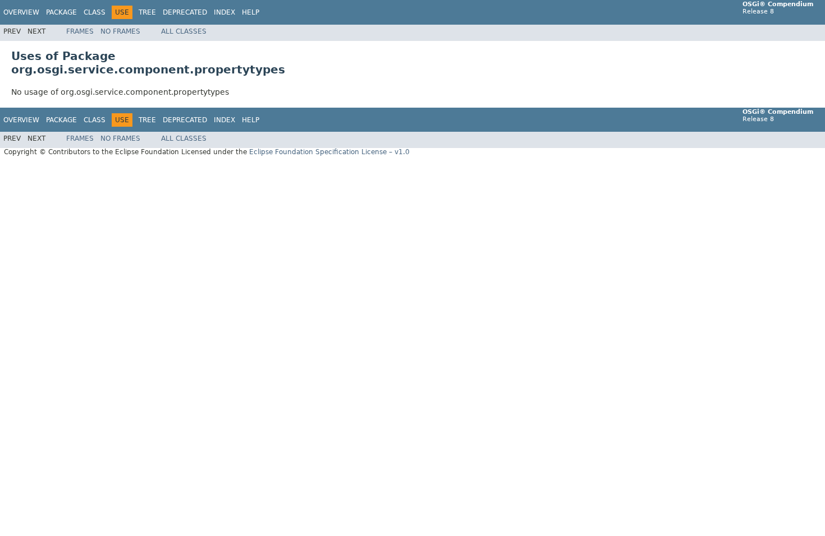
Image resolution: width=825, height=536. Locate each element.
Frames (80, 31)
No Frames (120, 31)
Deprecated (185, 12)
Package (61, 12)
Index (224, 12)
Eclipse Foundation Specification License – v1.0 (329, 152)
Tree (147, 12)
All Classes (184, 31)
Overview (21, 12)
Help (250, 12)
